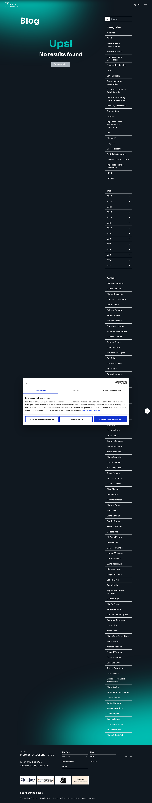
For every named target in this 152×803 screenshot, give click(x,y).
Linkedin (128, 757)
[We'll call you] (147, 411)
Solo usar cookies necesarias (42, 419)
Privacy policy (59, 798)
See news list (60, 64)
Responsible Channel (28, 798)
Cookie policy (73, 798)
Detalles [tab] (76, 390)
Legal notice (45, 798)
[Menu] (145, 4)
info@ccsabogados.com (34, 765)
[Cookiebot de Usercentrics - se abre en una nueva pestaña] (116, 382)
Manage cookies (88, 798)
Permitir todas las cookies (110, 419)
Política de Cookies (91, 410)
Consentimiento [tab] (40, 390)
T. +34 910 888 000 (31, 761)
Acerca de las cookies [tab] (111, 390)
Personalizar (74, 419)
